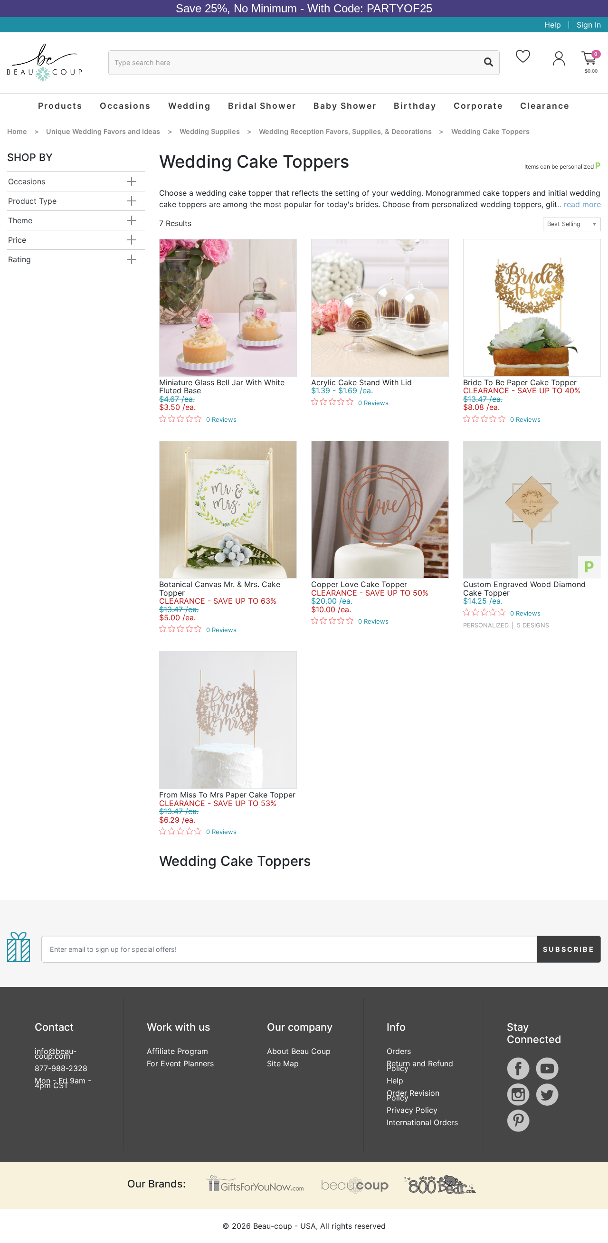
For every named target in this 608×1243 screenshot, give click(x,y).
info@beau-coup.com (55, 1053)
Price (17, 240)
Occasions (26, 181)
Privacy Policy (412, 1110)
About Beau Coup (299, 1051)
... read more (578, 204)
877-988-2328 (61, 1068)
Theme (20, 220)
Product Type (32, 201)
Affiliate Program (177, 1051)
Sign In (589, 24)
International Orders (422, 1122)
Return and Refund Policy (420, 1066)
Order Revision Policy (413, 1095)
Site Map (283, 1063)
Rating (19, 259)
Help (552, 24)
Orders (399, 1051)
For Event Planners (180, 1063)
